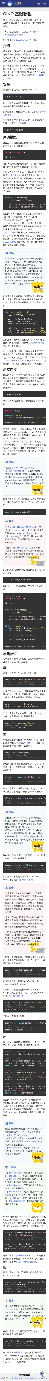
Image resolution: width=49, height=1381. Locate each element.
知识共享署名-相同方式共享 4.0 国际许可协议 (24, 1378)
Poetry (23, 120)
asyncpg (28, 283)
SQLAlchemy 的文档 (26, 1262)
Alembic (35, 554)
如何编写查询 (26, 879)
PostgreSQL (35, 31)
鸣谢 (44, 4)
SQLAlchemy (20, 40)
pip (23, 111)
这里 (9, 451)
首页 (38, 4)
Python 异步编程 (15, 35)
